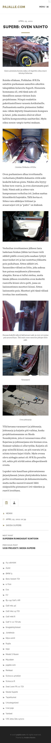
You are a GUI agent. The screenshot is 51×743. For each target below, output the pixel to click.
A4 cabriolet (11, 562)
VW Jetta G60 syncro (15, 719)
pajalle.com (14, 7)
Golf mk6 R (10, 616)
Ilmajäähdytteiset (13, 627)
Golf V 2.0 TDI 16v (13, 622)
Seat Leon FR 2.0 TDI (15, 686)
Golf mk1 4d (11, 606)
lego (8, 649)
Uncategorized (12, 703)
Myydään (10, 659)
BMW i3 (9, 573)
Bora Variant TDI (13, 579)
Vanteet (9, 713)
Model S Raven (12, 654)
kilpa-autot (10, 638)
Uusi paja (10, 708)
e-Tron (8, 584)
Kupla (8, 643)
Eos (7, 589)
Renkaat (9, 670)
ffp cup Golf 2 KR (13, 600)
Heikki (9, 513)
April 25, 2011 (25, 21)
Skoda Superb (13, 525)
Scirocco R (10, 681)
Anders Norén (29, 738)
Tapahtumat (11, 697)
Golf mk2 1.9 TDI (12, 611)
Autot (8, 568)
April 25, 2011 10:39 (16, 519)
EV (7, 595)
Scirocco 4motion (13, 676)
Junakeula (10, 632)
